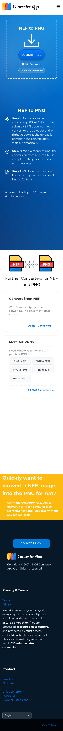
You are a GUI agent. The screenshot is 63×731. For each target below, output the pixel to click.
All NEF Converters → (41, 325)
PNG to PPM (20, 369)
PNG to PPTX (43, 361)
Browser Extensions (15, 700)
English (9, 715)
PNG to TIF (20, 361)
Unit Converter (12, 691)
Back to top (48, 725)
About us (8, 683)
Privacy (7, 604)
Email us (7, 679)
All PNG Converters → (41, 390)
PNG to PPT (19, 378)
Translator (8, 695)
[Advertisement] (31, 436)
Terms (6, 600)
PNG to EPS (43, 369)
